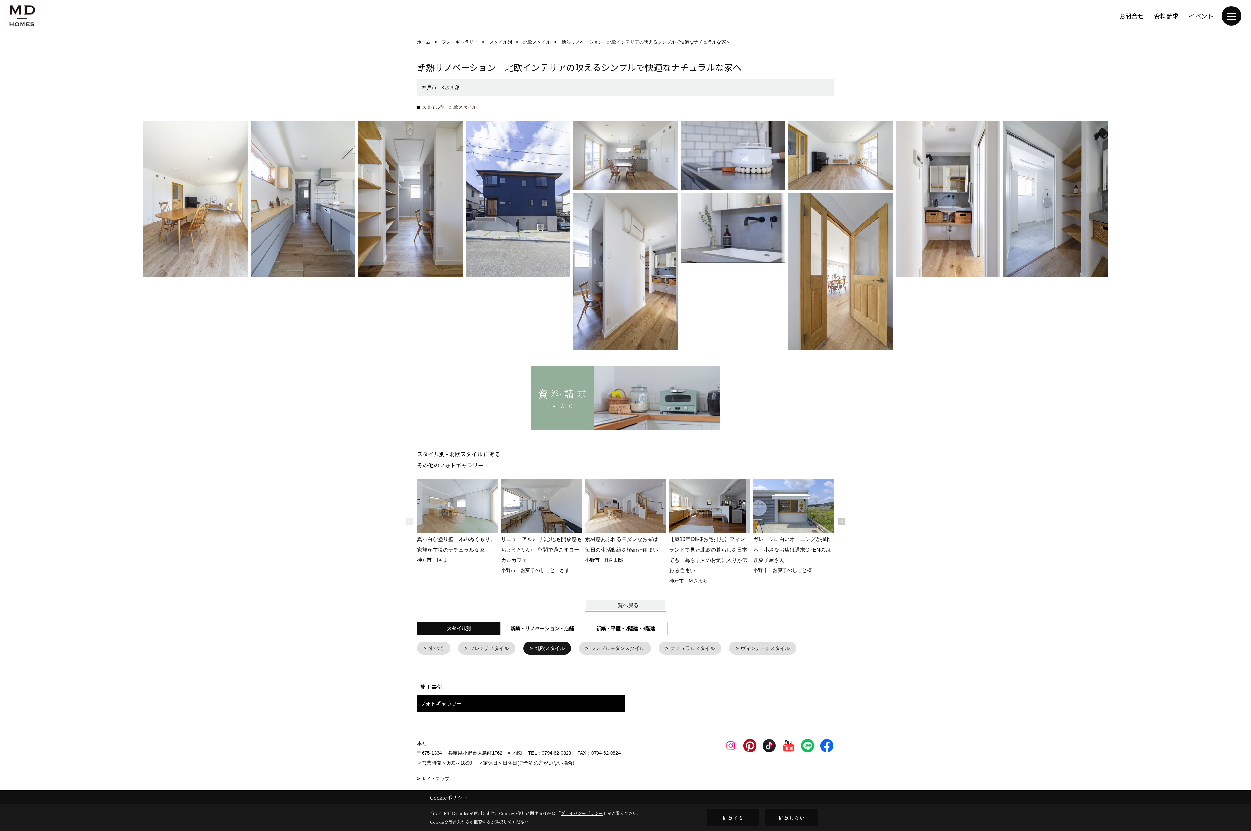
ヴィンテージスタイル (765, 648)
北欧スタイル (550, 648)
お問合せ (1131, 15)
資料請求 (1166, 15)
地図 (517, 753)
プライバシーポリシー (582, 813)
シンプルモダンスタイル (617, 648)
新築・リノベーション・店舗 (542, 628)
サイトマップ (435, 778)
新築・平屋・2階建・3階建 (625, 628)
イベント (1201, 15)
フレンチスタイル (489, 648)
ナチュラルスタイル (693, 648)
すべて (436, 648)
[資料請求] (625, 398)
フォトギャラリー (441, 703)
